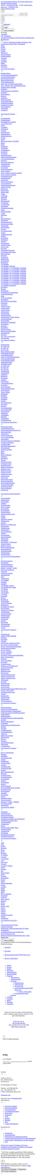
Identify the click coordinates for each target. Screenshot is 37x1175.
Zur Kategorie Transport (8, 630)
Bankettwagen (19, 983)
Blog (6, 1122)
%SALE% (10, 1004)
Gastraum (10, 999)
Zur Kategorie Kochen (8, 114)
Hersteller (10, 1002)
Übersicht (4, 38)
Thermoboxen (15, 977)
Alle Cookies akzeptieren (9, 1171)
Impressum (8, 1115)
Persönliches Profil (13, 38)
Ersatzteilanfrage (10, 1135)
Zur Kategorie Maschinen (9, 422)
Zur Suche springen (24, 1)
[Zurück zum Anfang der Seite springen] (3, 1161)
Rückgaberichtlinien (11, 1108)
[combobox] (10, 15)
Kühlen (9, 969)
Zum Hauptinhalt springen (9, 1)
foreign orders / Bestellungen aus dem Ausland (19, 1140)
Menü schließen (8, 30)
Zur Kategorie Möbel (7, 807)
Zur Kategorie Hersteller (8, 838)
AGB (6, 1117)
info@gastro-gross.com (18, 1026)
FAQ (6, 1142)
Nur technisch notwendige (9, 1169)
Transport (10, 976)
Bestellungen (5, 39)
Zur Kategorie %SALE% (9, 920)
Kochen (9, 967)
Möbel (9, 1000)
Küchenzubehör (12, 974)
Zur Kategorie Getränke (8, 703)
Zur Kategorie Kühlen (8, 340)
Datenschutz (8, 1113)
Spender (13, 995)
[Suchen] (21, 14)
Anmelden (4, 34)
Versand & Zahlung (11, 1106)
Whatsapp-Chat (13, 7)
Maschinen (10, 970)
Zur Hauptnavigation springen (16, 2)
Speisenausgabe (12, 972)
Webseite (7, 1120)
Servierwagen (19, 986)
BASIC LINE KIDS (25, 992)
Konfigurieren (22, 1169)
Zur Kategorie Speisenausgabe (10, 494)
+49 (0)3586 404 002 (18, 1023)
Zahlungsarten (29, 38)
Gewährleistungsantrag (12, 1111)
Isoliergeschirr (19, 984)
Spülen (9, 965)
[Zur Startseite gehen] (8, 8)
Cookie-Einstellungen (11, 1124)
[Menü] (3, 11)
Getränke (9, 997)
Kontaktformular (16, 1098)
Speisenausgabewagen (22, 993)
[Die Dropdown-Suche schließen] (26, 14)
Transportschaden (10, 1110)
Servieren (14, 981)
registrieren (7, 36)
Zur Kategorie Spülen (8, 69)
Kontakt (7, 1118)
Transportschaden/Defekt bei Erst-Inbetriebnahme (20, 1138)
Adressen (22, 38)
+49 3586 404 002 (12, 5)
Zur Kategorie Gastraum (8, 748)
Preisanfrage (8, 1133)
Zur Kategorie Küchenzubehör (10, 556)
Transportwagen (16, 979)
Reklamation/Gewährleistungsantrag (16, 1136)
